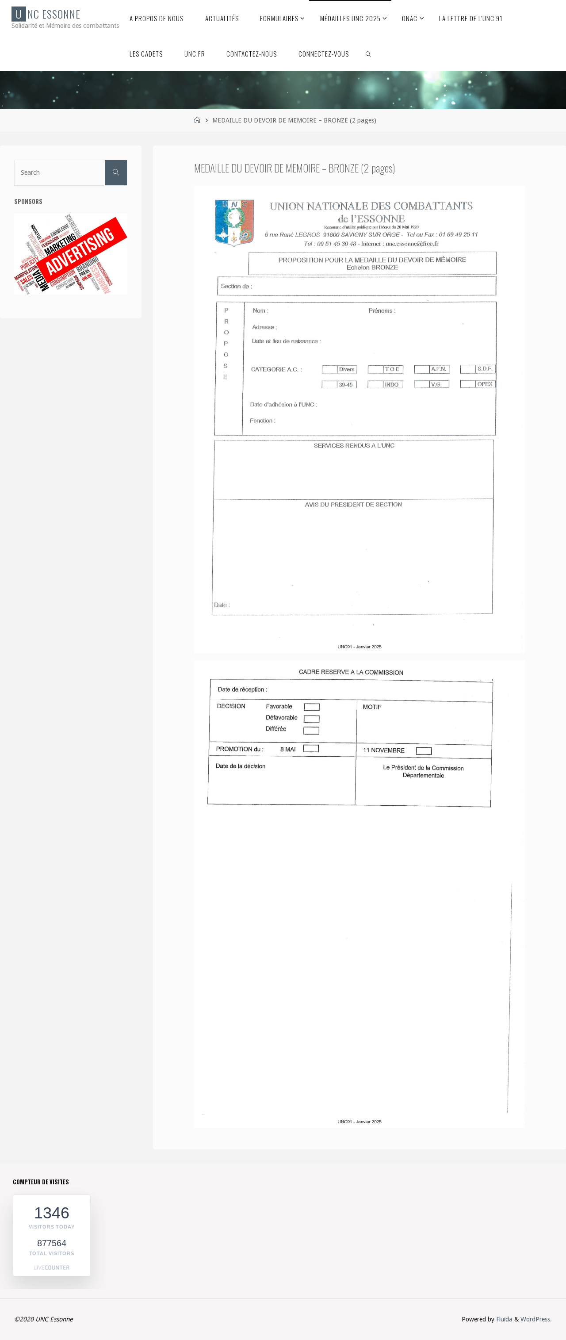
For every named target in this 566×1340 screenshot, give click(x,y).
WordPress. (536, 1319)
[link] (368, 53)
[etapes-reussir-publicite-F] (70, 253)
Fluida (503, 1319)
